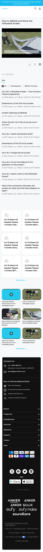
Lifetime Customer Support (17, 398)
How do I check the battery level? (17, 134)
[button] (4, 14)
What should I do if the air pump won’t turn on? (19, 123)
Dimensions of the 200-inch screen (17, 103)
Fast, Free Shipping (14, 385)
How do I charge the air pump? (16, 153)
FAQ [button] (3, 80)
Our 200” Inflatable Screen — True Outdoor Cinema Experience (21, 92)
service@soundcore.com (16, 371)
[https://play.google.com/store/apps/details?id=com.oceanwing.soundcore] (15, 481)
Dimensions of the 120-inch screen (17, 143)
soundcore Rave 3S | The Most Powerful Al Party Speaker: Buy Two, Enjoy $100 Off (21, 3)
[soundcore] (5, 8)
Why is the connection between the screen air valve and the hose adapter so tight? (21, 188)
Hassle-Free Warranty (15, 394)
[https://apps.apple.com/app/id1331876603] (28, 481)
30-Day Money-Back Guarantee (19, 390)
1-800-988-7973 (16, 365)
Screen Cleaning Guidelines (14, 113)
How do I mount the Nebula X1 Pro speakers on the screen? (17, 163)
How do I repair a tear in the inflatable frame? (19, 175)
